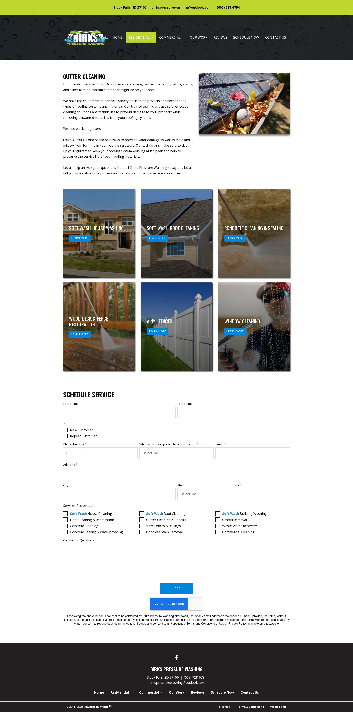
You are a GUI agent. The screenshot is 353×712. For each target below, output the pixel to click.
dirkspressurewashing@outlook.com (182, 7)
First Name (71, 404)
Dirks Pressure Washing (82, 17)
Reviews (220, 37)
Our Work (198, 37)
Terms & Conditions (250, 707)
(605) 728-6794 (228, 7)
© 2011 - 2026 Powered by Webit (89, 707)
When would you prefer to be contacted (167, 444)
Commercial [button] (170, 37)
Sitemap (224, 707)
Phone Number (73, 444)
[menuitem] (118, 37)
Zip (237, 485)
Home (118, 37)
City (65, 485)
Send (177, 588)
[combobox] (176, 453)
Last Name (185, 404)
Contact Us (275, 37)
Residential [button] (139, 37)
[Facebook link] (176, 657)
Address (69, 464)
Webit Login (278, 707)
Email (219, 444)
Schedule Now (246, 37)
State (181, 485)
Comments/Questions (78, 540)
